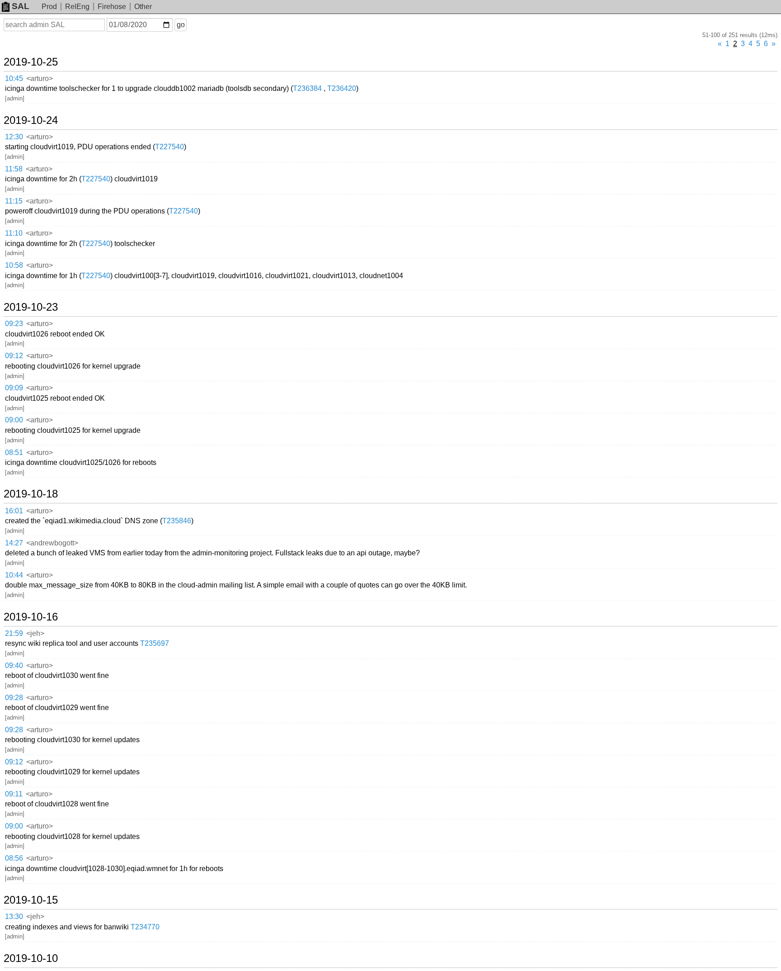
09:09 (14, 388)
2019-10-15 (31, 900)
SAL (20, 6)
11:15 (14, 201)
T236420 (341, 88)
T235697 (154, 643)
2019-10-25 (31, 62)
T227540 (169, 147)
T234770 (145, 927)
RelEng (77, 6)
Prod (49, 6)
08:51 (14, 452)
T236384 (307, 88)
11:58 (14, 169)
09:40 (14, 665)
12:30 (14, 137)
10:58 (14, 265)
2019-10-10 (31, 958)
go (181, 24)
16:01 (14, 511)
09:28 (14, 697)
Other (143, 6)
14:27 (14, 543)
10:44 (14, 575)
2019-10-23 (31, 307)
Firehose (112, 6)
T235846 (176, 521)
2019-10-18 (31, 493)
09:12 (14, 356)
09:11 (14, 794)
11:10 (14, 233)
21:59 (14, 633)
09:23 (14, 323)
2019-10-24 (31, 120)
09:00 (14, 420)
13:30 (14, 916)
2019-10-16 (31, 616)
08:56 (14, 858)
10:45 (14, 78)
